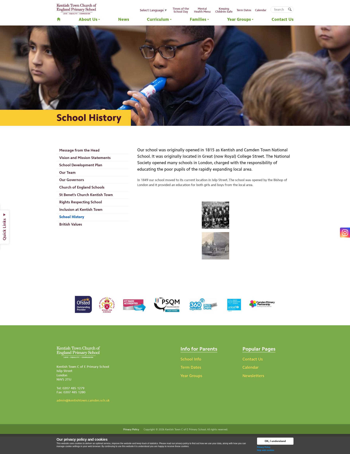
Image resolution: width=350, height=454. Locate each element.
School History (71, 217)
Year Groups (191, 375)
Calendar (250, 367)
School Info (190, 359)
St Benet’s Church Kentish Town (86, 195)
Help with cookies (265, 450)
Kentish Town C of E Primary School (185, 429)
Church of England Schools (81, 187)
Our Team (67, 172)
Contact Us (252, 359)
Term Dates (190, 367)
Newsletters (253, 375)
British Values (70, 224)
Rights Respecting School (80, 202)
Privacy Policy (263, 447)
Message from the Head (79, 150)
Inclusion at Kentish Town (80, 209)
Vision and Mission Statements (85, 158)
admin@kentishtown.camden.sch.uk (83, 400)
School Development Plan (80, 165)
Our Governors (71, 180)
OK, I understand (275, 441)
